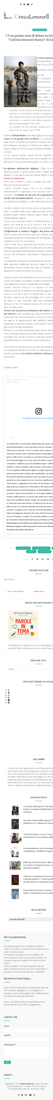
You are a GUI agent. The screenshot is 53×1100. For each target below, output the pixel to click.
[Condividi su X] (37, 559)
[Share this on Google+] (43, 559)
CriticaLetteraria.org (32, 534)
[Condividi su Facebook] (32, 559)
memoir (31, 551)
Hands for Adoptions (14, 178)
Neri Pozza (44, 551)
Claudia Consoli (41, 548)
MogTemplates (27, 1083)
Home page (39, 591)
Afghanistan (40, 30)
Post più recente (16, 591)
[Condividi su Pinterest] (48, 559)
